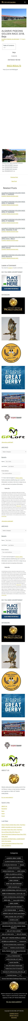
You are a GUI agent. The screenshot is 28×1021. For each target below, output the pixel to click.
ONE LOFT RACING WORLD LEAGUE (14, 938)
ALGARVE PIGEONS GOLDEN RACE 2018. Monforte (13, 255)
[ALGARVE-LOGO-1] (13, 377)
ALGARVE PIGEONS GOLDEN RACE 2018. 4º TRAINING (13, 220)
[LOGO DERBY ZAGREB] (11, 353)
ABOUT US (4, 806)
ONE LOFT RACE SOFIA (8, 934)
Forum (3, 816)
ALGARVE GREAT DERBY (13, 858)
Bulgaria (22, 864)
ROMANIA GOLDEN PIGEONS (17, 947)
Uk (20, 975)
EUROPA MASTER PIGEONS (14, 907)
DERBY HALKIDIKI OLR (14, 887)
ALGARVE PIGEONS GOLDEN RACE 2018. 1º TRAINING (13, 193)
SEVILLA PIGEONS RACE (13, 956)
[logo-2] (13, 417)
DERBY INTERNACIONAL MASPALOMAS (14, 897)
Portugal (5, 947)
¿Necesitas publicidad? (7, 442)
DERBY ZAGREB (14, 903)
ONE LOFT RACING (21, 934)
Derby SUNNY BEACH (18, 900)
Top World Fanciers (12, 975)
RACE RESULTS (14, 66)
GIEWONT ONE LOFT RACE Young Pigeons (14, 913)
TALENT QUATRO (14, 962)
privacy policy (19, 477)
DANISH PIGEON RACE (8, 871)
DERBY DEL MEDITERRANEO (14, 883)
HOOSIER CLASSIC (13, 919)
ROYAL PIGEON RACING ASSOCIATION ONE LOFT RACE (14, 951)
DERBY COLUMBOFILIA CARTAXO (14, 874)
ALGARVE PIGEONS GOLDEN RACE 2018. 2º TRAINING (13, 202)
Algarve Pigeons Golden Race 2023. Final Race (13, 824)
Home (3, 813)
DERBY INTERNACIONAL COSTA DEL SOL (14, 893)
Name (3, 461)
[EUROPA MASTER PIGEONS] (13, 400)
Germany (21, 910)
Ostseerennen (22, 941)
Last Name (4, 466)
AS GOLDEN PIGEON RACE (10, 864)
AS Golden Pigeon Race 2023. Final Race (12, 829)
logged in (10, 267)
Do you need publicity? (7, 797)
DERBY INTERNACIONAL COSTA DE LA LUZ (14, 890)
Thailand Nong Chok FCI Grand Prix (13, 968)
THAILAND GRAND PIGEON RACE (13, 965)
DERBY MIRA (7, 900)
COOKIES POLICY (14, 1013)
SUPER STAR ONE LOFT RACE (14, 959)
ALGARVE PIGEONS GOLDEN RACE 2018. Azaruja (13, 246)
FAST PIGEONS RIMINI (10, 910)
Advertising (14, 1017)
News (3, 811)
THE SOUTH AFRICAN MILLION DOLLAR (13, 972)
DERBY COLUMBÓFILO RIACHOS (14, 877)
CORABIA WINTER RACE (14, 867)
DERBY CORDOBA (13, 880)
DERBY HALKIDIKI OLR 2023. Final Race (12, 827)
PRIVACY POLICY (14, 1015)
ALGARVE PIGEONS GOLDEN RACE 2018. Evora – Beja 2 (13, 237)
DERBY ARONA (21, 871)
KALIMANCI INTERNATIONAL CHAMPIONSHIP (13, 923)
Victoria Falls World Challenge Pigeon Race (14, 978)
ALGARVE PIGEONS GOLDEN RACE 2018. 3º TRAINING (13, 211)
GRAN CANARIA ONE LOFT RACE (14, 916)
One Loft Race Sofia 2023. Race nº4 (11, 832)
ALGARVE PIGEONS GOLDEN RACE (10, 39)
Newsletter (4, 808)
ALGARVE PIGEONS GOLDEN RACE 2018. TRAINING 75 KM (13, 229)
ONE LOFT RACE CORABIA (14, 931)
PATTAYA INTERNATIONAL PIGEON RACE (14, 944)
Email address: (5, 470)
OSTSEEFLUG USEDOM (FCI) (9, 941)
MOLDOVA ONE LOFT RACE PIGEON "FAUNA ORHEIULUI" (13, 926)
